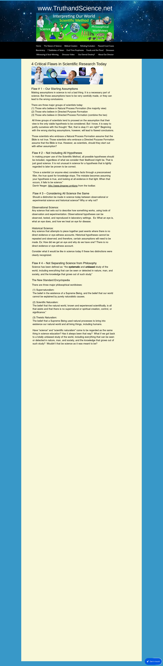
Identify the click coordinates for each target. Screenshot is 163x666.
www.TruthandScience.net (75, 8)
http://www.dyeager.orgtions (63, 185)
